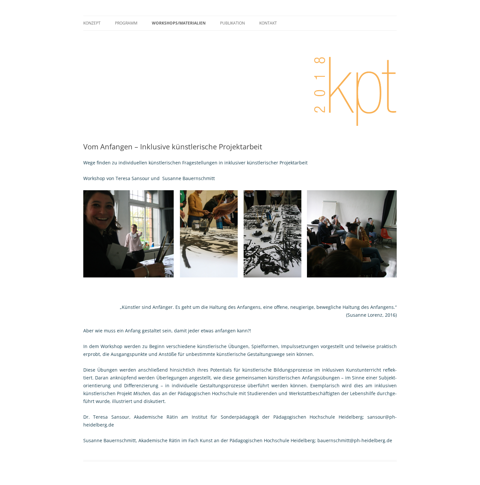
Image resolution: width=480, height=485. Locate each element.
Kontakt (268, 23)
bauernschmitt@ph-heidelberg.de (354, 440)
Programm (126, 23)
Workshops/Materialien (179, 23)
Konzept (92, 23)
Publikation (232, 23)
